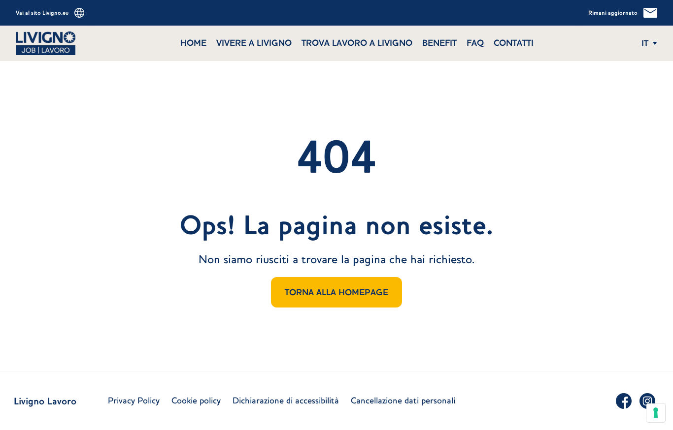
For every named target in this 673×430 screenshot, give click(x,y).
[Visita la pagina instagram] (647, 401)
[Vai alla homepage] (90, 43)
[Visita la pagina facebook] (624, 401)
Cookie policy (196, 400)
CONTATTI (514, 42)
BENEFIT (439, 42)
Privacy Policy (134, 400)
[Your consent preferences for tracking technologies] (655, 412)
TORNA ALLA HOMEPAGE (336, 292)
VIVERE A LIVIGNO (254, 42)
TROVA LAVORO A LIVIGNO (357, 42)
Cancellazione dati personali (403, 400)
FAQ (475, 42)
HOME (193, 42)
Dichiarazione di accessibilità (286, 400)
